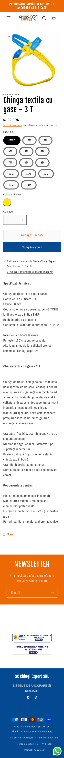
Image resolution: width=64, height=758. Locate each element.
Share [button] (10, 534)
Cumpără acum (32, 247)
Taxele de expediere (12, 125)
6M (42, 151)
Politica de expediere (27, 743)
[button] (8, 18)
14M (28, 185)
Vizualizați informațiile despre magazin (30, 272)
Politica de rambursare (21, 737)
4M (10, 151)
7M (10, 162)
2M (29, 140)
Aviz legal (47, 743)
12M (46, 174)
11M (28, 174)
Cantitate (8, 211)
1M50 (12, 140)
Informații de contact (34, 749)
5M (26, 151)
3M (45, 140)
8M (26, 162)
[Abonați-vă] (52, 593)
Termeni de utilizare (48, 737)
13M (11, 185)
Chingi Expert (30, 726)
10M (11, 174)
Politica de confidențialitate (38, 731)
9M (42, 162)
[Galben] (7, 202)
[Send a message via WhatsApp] (57, 751)
